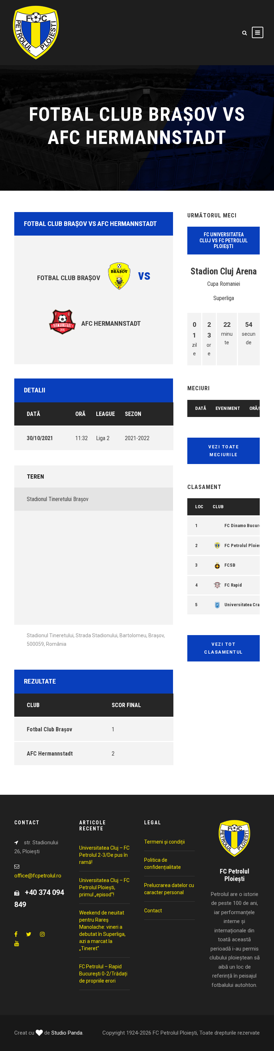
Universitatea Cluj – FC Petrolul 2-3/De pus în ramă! (104, 855)
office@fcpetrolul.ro (37, 875)
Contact (153, 910)
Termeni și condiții (164, 842)
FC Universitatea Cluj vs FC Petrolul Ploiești (223, 240)
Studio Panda (66, 1033)
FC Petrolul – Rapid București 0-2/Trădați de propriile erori (103, 974)
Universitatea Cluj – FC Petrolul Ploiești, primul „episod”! (104, 887)
